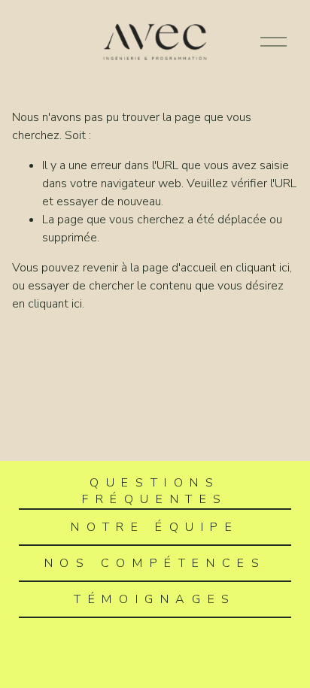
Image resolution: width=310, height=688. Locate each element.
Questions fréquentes (155, 491)
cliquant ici (263, 267)
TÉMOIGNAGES (155, 599)
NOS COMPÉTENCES (155, 563)
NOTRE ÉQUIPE (155, 527)
